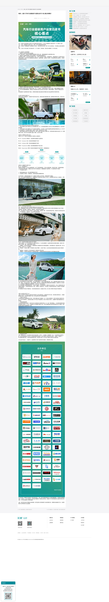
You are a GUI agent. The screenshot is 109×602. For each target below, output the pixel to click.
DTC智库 (72, 520)
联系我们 (82, 522)
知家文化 (51, 517)
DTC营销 (41, 532)
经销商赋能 (37, 532)
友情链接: (19, 532)
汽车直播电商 (29, 532)
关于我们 (82, 517)
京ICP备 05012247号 (21, 539)
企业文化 (51, 520)
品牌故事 (51, 522)
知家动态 (61, 517)
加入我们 (82, 525)
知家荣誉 (61, 520)
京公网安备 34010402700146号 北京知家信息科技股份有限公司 (34, 539)
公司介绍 (82, 520)
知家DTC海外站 (46, 532)
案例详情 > (88, 67)
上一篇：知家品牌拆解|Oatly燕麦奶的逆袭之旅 (25, 509)
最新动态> (22, 9)
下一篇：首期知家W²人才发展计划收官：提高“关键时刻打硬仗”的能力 (56, 509)
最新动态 (61, 522)
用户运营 (33, 532)
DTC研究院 (72, 517)
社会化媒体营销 (23, 532)
